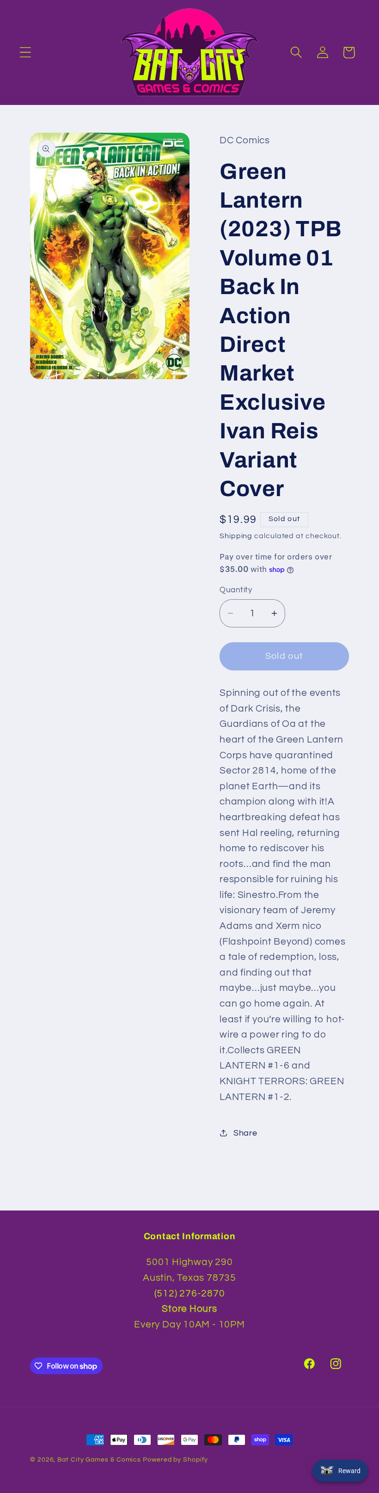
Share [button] (245, 1133)
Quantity (236, 590)
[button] (25, 52)
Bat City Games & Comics (99, 1459)
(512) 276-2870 (189, 1293)
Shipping (236, 536)
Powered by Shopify (175, 1459)
